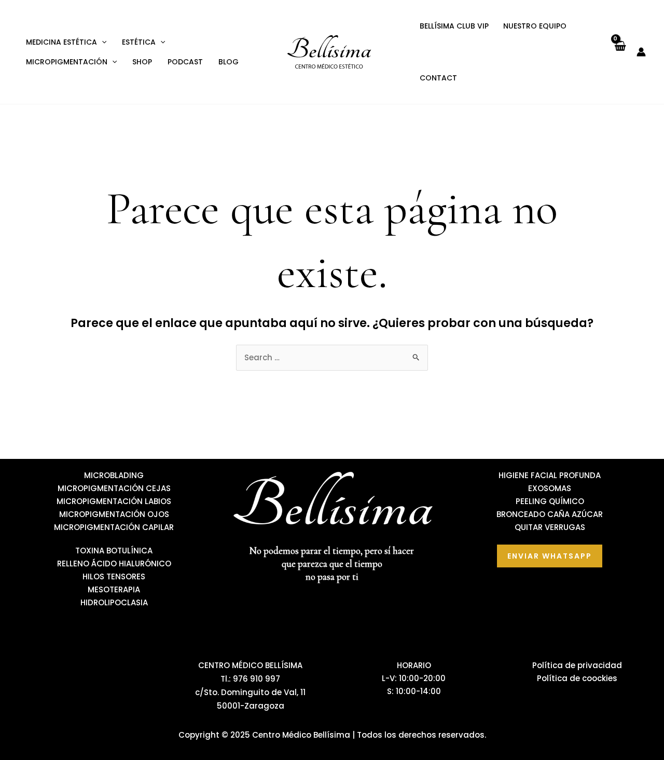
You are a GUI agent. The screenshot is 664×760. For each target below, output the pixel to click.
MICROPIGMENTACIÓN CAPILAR (114, 527)
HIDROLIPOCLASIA (114, 602)
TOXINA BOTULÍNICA (114, 550)
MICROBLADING (114, 475)
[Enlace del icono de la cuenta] (641, 52)
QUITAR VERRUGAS (550, 527)
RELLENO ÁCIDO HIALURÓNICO (114, 563)
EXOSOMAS (549, 488)
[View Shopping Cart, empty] (619, 51)
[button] (101, 42)
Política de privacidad (577, 665)
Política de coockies (577, 678)
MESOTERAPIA (114, 589)
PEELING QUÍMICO (550, 501)
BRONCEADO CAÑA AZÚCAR (549, 514)
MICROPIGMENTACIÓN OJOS (114, 514)
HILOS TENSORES (113, 576)
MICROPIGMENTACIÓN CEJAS (114, 488)
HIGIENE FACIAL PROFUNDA (550, 475)
